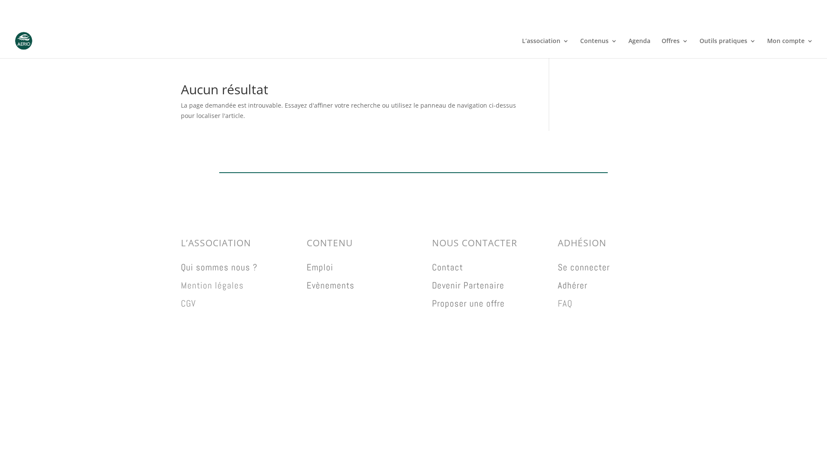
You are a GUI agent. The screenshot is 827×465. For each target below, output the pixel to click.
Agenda (639, 41)
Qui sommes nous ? (219, 267)
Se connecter (584, 267)
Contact (447, 267)
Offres (671, 41)
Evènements (330, 285)
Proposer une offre (468, 303)
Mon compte (786, 41)
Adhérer (573, 285)
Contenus (594, 41)
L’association (541, 41)
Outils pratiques (723, 41)
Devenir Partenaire (468, 285)
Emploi (320, 267)
